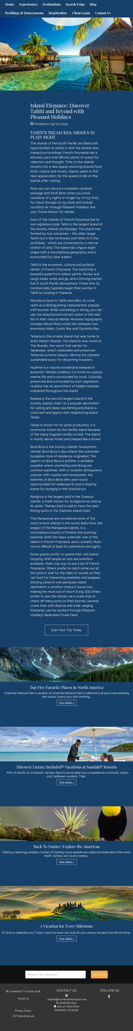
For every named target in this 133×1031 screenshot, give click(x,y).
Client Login (81, 13)
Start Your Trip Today (66, 630)
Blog (93, 4)
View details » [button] (66, 702)
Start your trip (100, 974)
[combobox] (55, 974)
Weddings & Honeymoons (24, 13)
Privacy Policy (23, 1010)
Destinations (52, 4)
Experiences (28, 4)
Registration (58, 13)
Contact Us (103, 13)
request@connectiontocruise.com (67, 999)
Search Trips (75, 4)
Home (9, 4)
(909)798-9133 (68, 1002)
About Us (23, 998)
